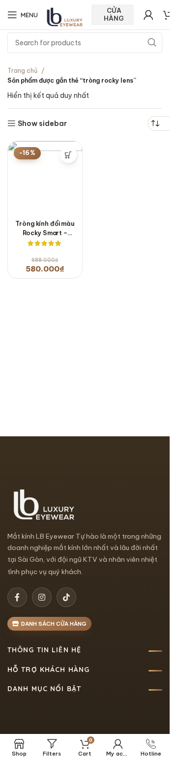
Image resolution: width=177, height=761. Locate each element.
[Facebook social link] (17, 597)
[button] (68, 154)
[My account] (148, 15)
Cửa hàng (114, 14)
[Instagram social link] (42, 597)
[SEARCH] (152, 42)
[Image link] (44, 504)
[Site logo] (65, 17)
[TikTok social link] (66, 597)
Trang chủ (22, 70)
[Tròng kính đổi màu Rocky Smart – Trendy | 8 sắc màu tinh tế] (45, 178)
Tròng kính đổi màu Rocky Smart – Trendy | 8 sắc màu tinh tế (45, 228)
